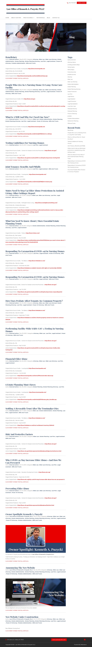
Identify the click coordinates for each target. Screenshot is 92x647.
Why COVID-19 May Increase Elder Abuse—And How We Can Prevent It (33, 461)
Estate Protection (72, 91)
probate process (72, 74)
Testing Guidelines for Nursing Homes (25, 142)
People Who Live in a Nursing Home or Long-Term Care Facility (34, 86)
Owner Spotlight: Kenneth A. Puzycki (24, 514)
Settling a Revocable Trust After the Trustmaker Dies (32, 408)
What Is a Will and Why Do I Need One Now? (27, 117)
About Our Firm (16, 17)
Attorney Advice (72, 62)
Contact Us (55, 17)
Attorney (35, 59)
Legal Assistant (51, 61)
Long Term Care (72, 106)
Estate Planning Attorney (32, 61)
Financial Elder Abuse (16, 358)
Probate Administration (18, 63)
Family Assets (71, 67)
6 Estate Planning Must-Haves (21, 384)
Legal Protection (72, 101)
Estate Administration (46, 119)
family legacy (71, 69)
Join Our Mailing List (58, 639)
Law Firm (43, 61)
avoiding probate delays (74, 64)
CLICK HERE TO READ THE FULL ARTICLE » (17, 78)
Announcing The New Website (20, 567)
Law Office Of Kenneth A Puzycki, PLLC (43, 554)
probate (70, 116)
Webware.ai (83, 644)
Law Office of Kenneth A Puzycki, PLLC (25, 644)
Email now (81, 2)
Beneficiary (11, 57)
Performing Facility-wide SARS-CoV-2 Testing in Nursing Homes (35, 330)
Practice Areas (28, 17)
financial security (72, 72)
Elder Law (42, 59)
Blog (48, 17)
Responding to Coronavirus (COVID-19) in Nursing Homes (35, 251)
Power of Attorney (42, 121)
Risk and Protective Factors (19, 434)
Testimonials (40, 17)
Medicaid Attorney (72, 108)
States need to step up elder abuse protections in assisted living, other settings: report (35, 192)
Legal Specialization (73, 103)
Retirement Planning (73, 121)
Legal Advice (71, 96)
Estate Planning (19, 61)
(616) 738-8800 (72, 2)
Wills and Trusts (31, 63)
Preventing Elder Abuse (17, 488)
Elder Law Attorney (51, 59)
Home (7, 17)
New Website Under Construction (22, 616)
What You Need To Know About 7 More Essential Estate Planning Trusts (32, 222)
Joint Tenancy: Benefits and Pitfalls (23, 166)
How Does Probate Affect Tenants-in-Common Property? (34, 300)
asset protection (72, 59)
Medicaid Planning (72, 111)
